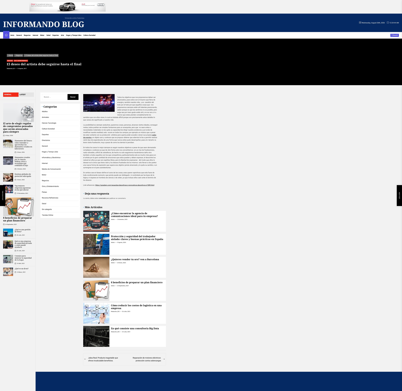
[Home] (6, 35)
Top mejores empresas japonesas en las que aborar (23, 188)
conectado (102, 198)
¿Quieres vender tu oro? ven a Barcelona (135, 259)
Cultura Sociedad (89, 35)
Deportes (55, 35)
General (19, 35)
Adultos (45, 111)
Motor (42, 35)
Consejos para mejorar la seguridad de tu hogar (23, 258)
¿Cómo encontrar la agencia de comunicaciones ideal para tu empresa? (134, 215)
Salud (48, 35)
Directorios (46, 140)
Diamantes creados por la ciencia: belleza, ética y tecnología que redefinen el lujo (22, 161)
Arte (62, 35)
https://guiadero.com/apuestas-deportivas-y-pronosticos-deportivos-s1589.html (124, 185)
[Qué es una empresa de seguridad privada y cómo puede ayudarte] (8, 244)
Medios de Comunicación (51, 169)
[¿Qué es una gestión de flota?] (8, 233)
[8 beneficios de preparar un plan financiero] (18, 207)
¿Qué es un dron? (21, 268)
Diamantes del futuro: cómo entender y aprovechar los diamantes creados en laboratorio (23, 144)
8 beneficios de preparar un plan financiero (17, 219)
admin (113, 219)
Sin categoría (47, 209)
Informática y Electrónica (51, 157)
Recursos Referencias (50, 198)
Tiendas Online (47, 215)
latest (23, 94)
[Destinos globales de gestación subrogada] (8, 177)
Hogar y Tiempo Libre (73, 35)
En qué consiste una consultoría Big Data (135, 328)
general (8, 94)
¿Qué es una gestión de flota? (22, 230)
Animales (45, 117)
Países (44, 192)
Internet (35, 35)
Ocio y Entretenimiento (20, 60)
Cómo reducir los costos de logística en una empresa (136, 307)
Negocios (27, 35)
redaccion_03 (11, 68)
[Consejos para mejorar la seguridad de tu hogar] (8, 259)
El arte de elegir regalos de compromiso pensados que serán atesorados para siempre (18, 127)
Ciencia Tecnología (49, 123)
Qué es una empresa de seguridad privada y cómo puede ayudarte (23, 244)
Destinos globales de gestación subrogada (23, 175)
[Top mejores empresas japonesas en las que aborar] (8, 189)
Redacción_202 (115, 311)
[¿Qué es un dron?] (8, 272)
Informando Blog (43, 24)
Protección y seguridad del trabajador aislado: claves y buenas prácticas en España (137, 238)
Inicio (12, 35)
